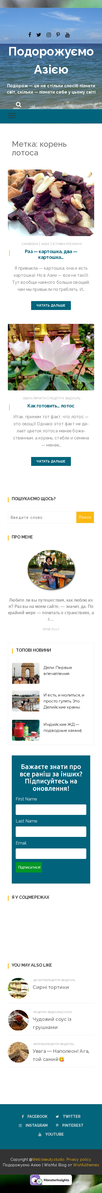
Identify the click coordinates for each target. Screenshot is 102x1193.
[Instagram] (49, 34)
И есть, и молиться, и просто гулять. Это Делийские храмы (63, 701)
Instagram (37, 1125)
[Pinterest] (58, 34)
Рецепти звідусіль (64, 398)
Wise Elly (51, 629)
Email (21, 843)
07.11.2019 (80, 385)
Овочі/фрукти (35, 398)
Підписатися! (29, 867)
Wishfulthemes (86, 1165)
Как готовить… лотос (51, 405)
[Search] (18, 103)
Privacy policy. (79, 1159)
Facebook (37, 1116)
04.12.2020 (79, 231)
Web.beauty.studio (48, 1159)
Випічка (39, 1044)
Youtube (54, 1134)
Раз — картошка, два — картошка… (51, 254)
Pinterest (72, 1125)
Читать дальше (50, 305)
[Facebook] (29, 34)
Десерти (39, 980)
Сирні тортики (51, 987)
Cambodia (30, 244)
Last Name (26, 821)
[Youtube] (67, 34)
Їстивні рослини (67, 244)
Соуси (67, 1012)
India (45, 244)
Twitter (72, 1116)
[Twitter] (38, 34)
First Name (26, 799)
